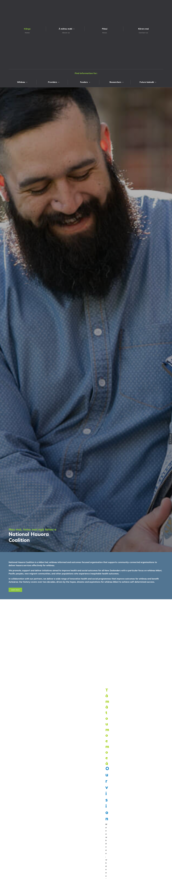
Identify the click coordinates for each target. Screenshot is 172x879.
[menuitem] (28, 30)
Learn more (15, 590)
